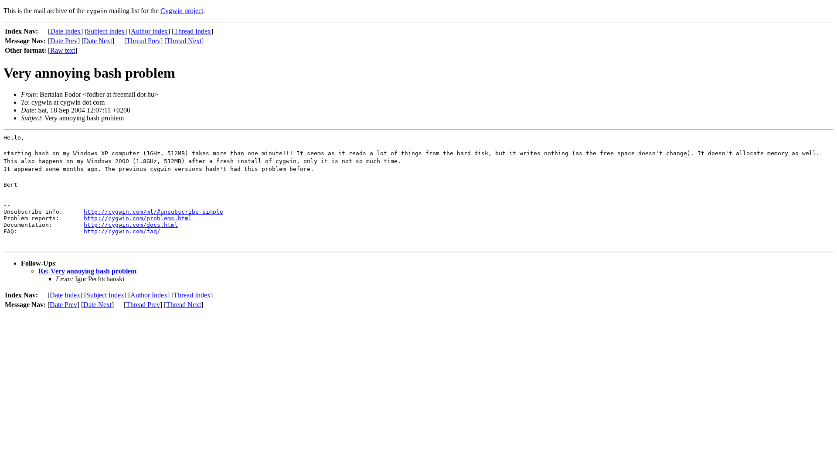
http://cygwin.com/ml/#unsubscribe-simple (153, 211)
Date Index (65, 31)
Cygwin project (181, 10)
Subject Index (106, 31)
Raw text (62, 50)
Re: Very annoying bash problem (87, 271)
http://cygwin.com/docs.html (131, 225)
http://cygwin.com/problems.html (138, 218)
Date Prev (64, 40)
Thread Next (184, 40)
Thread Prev (143, 40)
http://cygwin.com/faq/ (122, 231)
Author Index (149, 31)
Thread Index (192, 31)
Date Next (98, 40)
